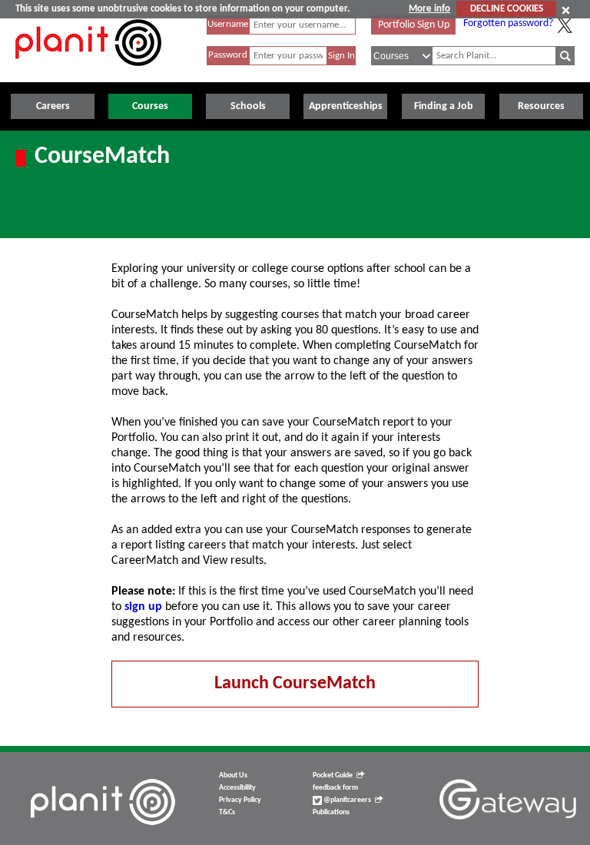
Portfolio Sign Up (413, 25)
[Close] (566, 10)
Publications (331, 812)
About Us (233, 775)
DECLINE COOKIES (506, 9)
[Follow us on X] (565, 25)
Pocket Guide (333, 775)
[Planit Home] (88, 74)
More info (429, 9)
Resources (541, 106)
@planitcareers (346, 800)
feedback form (335, 787)
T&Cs (227, 812)
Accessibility (237, 787)
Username (227, 24)
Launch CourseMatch (295, 683)
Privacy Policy (240, 800)
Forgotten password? (508, 23)
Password (227, 55)
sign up (143, 607)
